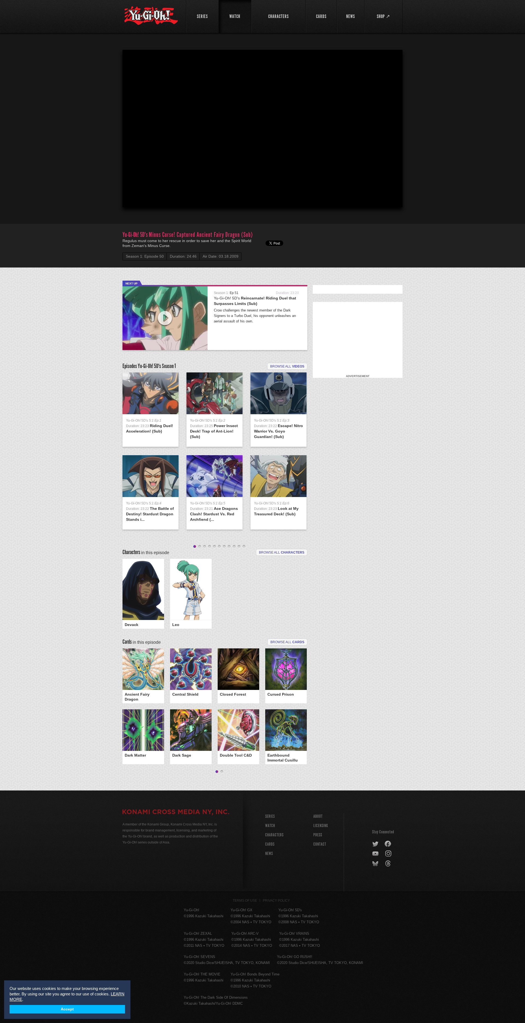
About (318, 816)
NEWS (269, 853)
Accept (67, 1009)
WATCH (270, 825)
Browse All (287, 642)
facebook (388, 844)
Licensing (320, 825)
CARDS (270, 844)
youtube (375, 854)
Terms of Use (245, 901)
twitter (375, 844)
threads (388, 863)
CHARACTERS (274, 834)
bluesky (375, 863)
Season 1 (169, 366)
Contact (319, 844)
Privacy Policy (276, 901)
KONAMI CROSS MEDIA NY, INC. (175, 812)
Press (317, 834)
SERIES (270, 816)
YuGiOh (151, 15)
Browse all (287, 366)
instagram (388, 854)
